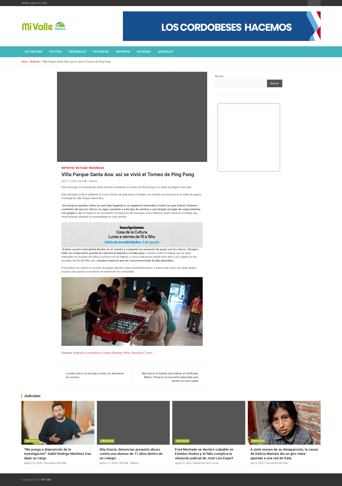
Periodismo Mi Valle (55, 463)
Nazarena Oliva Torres (206, 463)
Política (55, 51)
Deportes (123, 51)
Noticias (82, 168)
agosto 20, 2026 (33, 463)
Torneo (148, 352)
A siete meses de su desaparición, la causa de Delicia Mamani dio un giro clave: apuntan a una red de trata (284, 453)
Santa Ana (137, 352)
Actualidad (33, 51)
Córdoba (106, 352)
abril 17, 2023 (68, 181)
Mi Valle (46, 479)
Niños (127, 352)
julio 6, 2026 (257, 463)
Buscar (219, 76)
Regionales (77, 51)
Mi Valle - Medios (88, 181)
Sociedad (144, 51)
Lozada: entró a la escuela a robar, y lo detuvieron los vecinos (95, 375)
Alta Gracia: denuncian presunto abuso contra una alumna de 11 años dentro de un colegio (131, 453)
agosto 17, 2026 (109, 463)
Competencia (93, 352)
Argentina (78, 352)
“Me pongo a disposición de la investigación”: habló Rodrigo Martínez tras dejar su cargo (57, 453)
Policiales (101, 51)
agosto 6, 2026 (183, 463)
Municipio (117, 352)
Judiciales (165, 51)
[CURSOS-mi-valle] (132, 224)
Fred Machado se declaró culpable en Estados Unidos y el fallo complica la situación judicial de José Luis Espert (204, 453)
